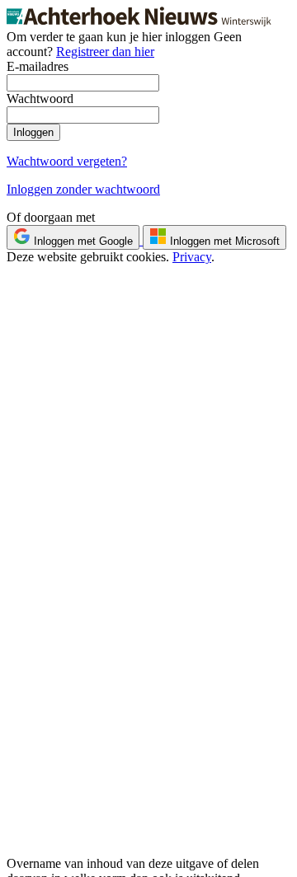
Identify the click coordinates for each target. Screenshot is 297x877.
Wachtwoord (40, 98)
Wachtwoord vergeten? (67, 161)
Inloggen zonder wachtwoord (83, 189)
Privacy (191, 257)
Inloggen (33, 132)
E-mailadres (37, 66)
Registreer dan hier (105, 52)
